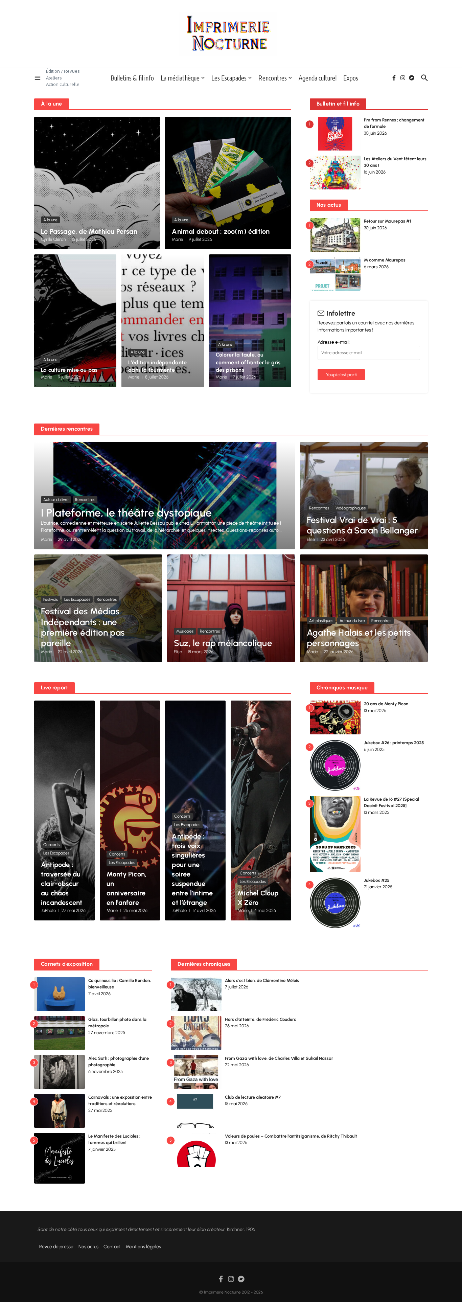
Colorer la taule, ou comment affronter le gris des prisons (248, 362)
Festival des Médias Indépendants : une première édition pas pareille (82, 627)
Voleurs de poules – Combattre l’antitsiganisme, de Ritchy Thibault (291, 1136)
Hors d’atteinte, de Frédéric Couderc (260, 1019)
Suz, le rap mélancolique (223, 643)
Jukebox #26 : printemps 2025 (394, 742)
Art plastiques (321, 620)
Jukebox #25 (376, 880)
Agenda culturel (318, 78)
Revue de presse (56, 1247)
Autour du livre (56, 499)
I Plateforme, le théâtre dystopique (126, 512)
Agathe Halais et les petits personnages (359, 637)
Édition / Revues (63, 71)
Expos (350, 78)
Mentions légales (143, 1247)
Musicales (184, 631)
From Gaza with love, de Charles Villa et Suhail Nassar (279, 1058)
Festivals (50, 599)
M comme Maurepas (385, 259)
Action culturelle (62, 84)
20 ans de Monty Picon (386, 703)
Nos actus (88, 1247)
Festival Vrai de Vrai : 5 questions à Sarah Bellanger (362, 525)
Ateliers (54, 78)
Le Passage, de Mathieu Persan (89, 231)
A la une (50, 220)
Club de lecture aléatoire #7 (253, 1097)
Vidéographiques (351, 508)
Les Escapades (229, 78)
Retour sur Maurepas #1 (387, 221)
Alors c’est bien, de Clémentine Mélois (262, 980)
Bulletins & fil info (132, 78)
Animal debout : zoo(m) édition (221, 231)
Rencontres (272, 78)
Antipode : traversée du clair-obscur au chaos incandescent (61, 884)
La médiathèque (180, 78)
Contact (112, 1247)
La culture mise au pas (69, 370)
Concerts (51, 844)
